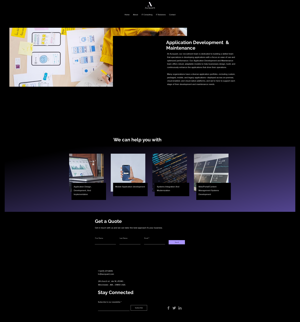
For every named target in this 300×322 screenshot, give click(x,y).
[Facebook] (168, 308)
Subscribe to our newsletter (109, 302)
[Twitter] (174, 308)
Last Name (124, 238)
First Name (99, 238)
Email (146, 238)
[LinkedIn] (180, 308)
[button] (147, 14)
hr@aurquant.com (106, 274)
